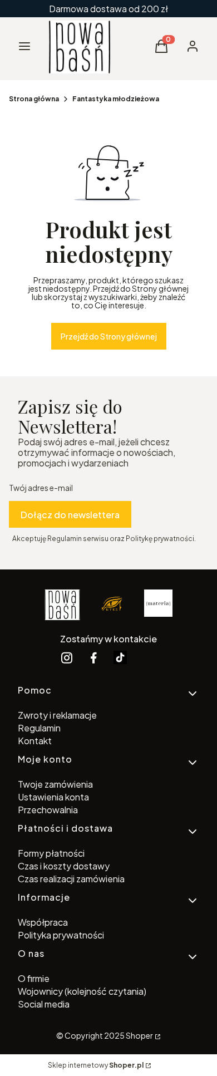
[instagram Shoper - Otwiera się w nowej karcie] (66, 658)
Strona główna (34, 99)
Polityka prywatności (61, 935)
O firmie (34, 978)
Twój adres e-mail (41, 488)
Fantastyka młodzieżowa (115, 99)
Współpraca (43, 922)
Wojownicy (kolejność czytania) (82, 991)
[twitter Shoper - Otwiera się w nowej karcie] (120, 658)
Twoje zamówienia (55, 784)
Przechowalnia (48, 809)
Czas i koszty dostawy (64, 866)
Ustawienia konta (53, 797)
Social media (44, 1004)
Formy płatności (51, 853)
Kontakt (35, 740)
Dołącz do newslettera (70, 514)
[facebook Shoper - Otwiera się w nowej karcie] (93, 658)
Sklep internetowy (96, 1065)
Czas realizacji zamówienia (71, 879)
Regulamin (39, 728)
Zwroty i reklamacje (57, 715)
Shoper (139, 1035)
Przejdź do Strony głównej (109, 336)
